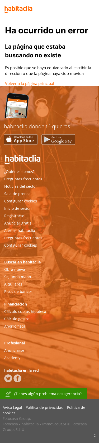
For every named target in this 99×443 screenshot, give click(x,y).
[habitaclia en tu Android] (58, 143)
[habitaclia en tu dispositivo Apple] (22, 143)
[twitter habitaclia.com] (8, 378)
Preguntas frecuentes (23, 178)
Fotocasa (10, 423)
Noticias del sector (20, 186)
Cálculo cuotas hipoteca (25, 311)
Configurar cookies (20, 200)
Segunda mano (17, 276)
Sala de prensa (17, 193)
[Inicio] (18, 9)
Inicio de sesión (18, 208)
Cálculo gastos (17, 318)
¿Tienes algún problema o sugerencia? (48, 393)
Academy (12, 357)
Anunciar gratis (17, 223)
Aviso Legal (12, 407)
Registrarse (14, 215)
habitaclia (30, 160)
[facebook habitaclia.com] (17, 378)
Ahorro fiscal (15, 326)
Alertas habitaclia (19, 230)
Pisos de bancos (18, 291)
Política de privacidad (45, 407)
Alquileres (13, 284)
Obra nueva (14, 269)
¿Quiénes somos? (19, 171)
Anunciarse (14, 350)
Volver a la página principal (29, 83)
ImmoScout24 (54, 423)
